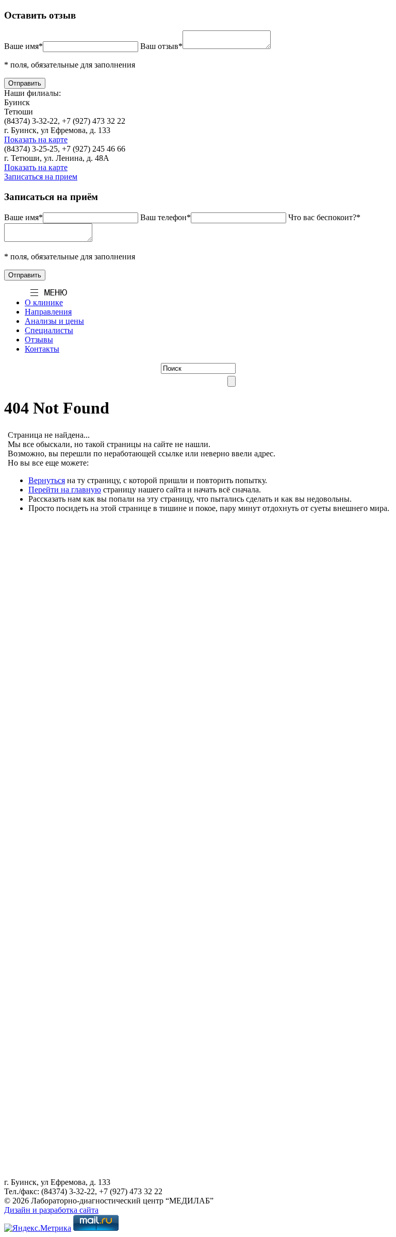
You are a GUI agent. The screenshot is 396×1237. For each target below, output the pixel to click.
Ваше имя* (23, 46)
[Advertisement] (198, 595)
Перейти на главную (64, 489)
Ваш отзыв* (161, 46)
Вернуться (46, 480)
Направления (48, 311)
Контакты (42, 348)
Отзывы (39, 339)
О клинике (44, 302)
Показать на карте (36, 139)
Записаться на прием (40, 176)
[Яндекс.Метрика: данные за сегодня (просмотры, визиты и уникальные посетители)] (37, 1228)
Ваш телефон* (165, 217)
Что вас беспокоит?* (324, 217)
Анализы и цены (54, 321)
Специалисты (49, 330)
